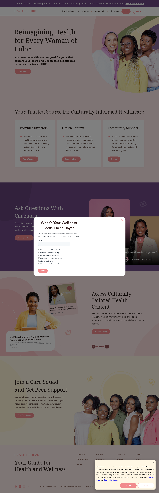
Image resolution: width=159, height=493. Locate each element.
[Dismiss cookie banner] (153, 462)
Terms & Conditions (110, 480)
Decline (145, 485)
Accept (128, 485)
